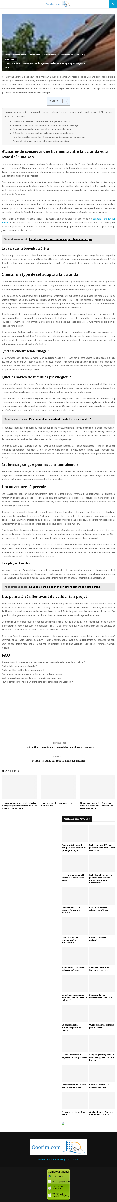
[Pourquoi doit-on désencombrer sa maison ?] (102, 983)
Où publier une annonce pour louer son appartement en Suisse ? (74, 997)
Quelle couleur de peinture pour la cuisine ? (101, 1026)
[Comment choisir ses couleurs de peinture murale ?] (75, 896)
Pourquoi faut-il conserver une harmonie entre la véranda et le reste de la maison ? (43, 662)
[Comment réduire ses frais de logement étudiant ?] (75, 1073)
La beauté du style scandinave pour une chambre (71, 1027)
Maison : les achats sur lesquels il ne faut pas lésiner (58, 760)
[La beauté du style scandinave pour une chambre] (75, 1013)
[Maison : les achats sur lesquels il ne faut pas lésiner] (75, 1043)
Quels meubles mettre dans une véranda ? (23, 670)
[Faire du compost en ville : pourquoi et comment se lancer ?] (75, 863)
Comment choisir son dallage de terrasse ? (99, 1086)
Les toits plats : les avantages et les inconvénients (70, 940)
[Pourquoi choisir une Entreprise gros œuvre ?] (102, 956)
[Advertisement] (58, 712)
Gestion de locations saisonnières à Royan (98, 909)
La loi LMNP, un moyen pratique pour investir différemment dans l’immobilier (100, 879)
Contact (75, 1159)
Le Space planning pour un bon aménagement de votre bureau (101, 1057)
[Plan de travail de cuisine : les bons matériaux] (75, 956)
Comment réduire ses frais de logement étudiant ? (74, 1086)
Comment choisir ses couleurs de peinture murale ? (71, 910)
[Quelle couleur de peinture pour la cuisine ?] (102, 1013)
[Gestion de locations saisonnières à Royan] (102, 896)
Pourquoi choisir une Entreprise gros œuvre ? (100, 968)
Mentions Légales (60, 1159)
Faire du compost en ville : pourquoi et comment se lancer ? (74, 877)
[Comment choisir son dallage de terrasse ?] (102, 1073)
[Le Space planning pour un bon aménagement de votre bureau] (102, 1043)
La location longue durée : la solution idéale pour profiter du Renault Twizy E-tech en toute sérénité (19, 806)
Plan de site (44, 1159)
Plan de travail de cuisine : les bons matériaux (74, 968)
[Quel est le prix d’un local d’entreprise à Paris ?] (102, 1100)
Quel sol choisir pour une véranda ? (19, 666)
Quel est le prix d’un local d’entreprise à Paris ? (101, 1113)
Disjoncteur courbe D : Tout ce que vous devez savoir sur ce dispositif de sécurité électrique (96, 806)
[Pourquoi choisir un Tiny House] (75, 1100)
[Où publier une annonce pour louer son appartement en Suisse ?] (75, 983)
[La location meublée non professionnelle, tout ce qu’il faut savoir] (102, 833)
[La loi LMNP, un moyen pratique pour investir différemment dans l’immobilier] (102, 863)
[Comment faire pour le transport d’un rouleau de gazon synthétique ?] (75, 833)
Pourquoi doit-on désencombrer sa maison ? (101, 996)
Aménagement (10, 59)
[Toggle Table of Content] (63, 101)
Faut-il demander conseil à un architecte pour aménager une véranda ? (37, 681)
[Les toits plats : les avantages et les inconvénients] (75, 926)
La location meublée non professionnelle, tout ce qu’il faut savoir (102, 848)
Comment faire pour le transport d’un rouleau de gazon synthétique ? (74, 848)
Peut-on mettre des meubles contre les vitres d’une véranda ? (33, 674)
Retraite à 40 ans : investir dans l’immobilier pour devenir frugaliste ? (58, 747)
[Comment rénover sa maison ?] (102, 926)
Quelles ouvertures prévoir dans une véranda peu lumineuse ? (32, 678)
